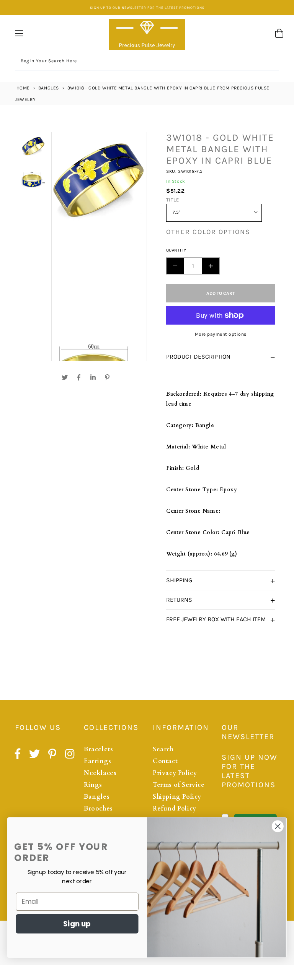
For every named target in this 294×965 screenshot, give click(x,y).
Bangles (48, 88)
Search (163, 749)
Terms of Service (179, 785)
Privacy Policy (175, 773)
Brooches (98, 808)
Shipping (179, 580)
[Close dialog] (277, 826)
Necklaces (100, 773)
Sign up (77, 924)
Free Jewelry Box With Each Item (216, 619)
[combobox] (147, 62)
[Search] (270, 62)
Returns (179, 599)
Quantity (176, 250)
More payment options (221, 334)
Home (22, 88)
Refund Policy (174, 808)
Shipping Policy (177, 797)
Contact (165, 761)
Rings (93, 785)
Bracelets (98, 749)
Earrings (97, 761)
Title (172, 200)
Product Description (198, 356)
